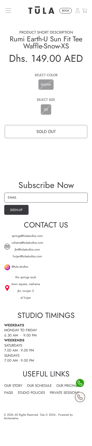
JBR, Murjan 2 (25, 291)
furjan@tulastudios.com (27, 256)
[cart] (84, 10)
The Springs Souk (25, 277)
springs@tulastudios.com (27, 236)
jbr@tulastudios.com (27, 249)
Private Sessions (64, 392)
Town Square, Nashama (26, 284)
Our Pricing (67, 385)
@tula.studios (20, 266)
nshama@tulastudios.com (27, 242)
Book (65, 10)
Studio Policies (31, 392)
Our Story (13, 385)
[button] (8, 10)
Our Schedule (39, 385)
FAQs (8, 392)
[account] (77, 10)
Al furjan (26, 297)
